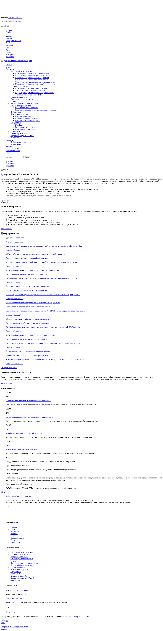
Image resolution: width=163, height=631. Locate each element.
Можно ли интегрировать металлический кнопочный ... (28, 401)
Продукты (10, 69)
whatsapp (4, 621)
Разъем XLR (16, 131)
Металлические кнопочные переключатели (32, 75)
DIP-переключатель (18, 112)
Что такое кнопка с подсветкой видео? (21, 449)
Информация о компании (21, 142)
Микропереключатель (19, 97)
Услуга (8, 153)
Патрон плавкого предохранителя (24, 103)
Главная (9, 65)
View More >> (6, 200)
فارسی (8, 52)
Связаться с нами (13, 151)
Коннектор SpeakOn (19, 133)
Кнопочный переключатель (22, 71)
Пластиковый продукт (20, 114)
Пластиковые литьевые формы (27, 121)
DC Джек (19, 125)
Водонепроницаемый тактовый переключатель (34, 93)
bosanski (9, 36)
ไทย (7, 48)
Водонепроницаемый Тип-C (22, 136)
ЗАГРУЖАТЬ (16, 149)
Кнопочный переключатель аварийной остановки (35, 84)
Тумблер (14, 101)
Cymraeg (9, 45)
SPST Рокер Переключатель (26, 108)
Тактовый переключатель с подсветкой (31, 91)
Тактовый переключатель (21, 86)
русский (9, 30)
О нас (8, 67)
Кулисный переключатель (21, 106)
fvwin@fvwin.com (13, 22)
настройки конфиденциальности (78, 616)
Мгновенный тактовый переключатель (31, 88)
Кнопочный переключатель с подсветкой (32, 78)
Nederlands (10, 57)
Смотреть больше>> (9, 368)
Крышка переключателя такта (27, 118)
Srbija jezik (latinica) (13, 41)
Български (10, 54)
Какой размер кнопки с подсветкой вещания (24, 433)
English (8, 32)
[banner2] (10, 163)
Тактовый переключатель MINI (28, 95)
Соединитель (16, 123)
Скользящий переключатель (22, 99)
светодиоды (15, 138)
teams (3, 623)
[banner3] (10, 166)
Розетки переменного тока (26, 127)
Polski (8, 50)
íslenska (9, 38)
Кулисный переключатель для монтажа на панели (35, 110)
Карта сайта (15, 542)
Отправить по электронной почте (14, 627)
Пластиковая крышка (24, 116)
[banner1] (10, 161)
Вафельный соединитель (25, 129)
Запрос (4, 629)
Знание (9, 146)
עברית (8, 34)
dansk (8, 43)
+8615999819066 (15, 18)
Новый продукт (17, 144)
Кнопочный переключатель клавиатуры (31, 80)
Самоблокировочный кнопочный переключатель (35, 82)
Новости (9, 140)
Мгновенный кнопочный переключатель (32, 73)
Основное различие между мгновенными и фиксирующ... (29, 417)
